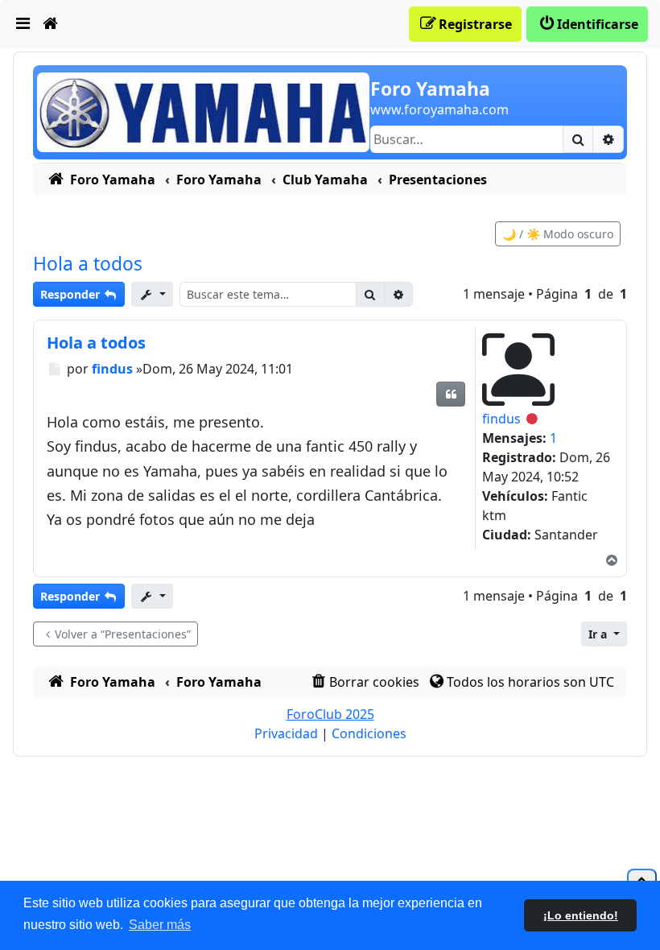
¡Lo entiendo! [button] (580, 915)
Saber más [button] (160, 924)
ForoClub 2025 (330, 714)
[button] (604, 634)
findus (501, 419)
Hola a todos (87, 263)
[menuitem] (23, 24)
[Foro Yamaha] (203, 111)
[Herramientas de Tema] (152, 294)
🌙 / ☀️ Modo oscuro (557, 234)
